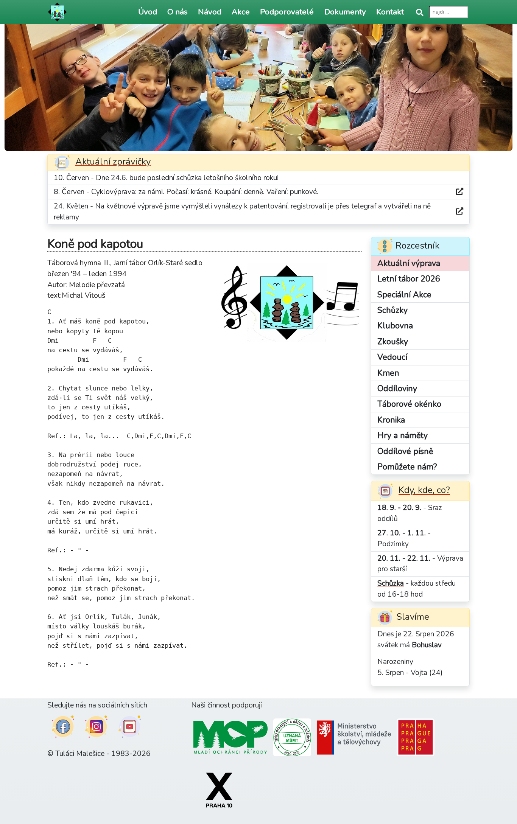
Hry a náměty (402, 435)
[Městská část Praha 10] (219, 789)
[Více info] (459, 192)
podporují (247, 705)
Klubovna (395, 325)
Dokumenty (345, 11)
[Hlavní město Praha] (415, 737)
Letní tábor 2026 (408, 279)
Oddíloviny (397, 388)
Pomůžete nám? (407, 467)
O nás (177, 11)
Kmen (388, 373)
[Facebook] (63, 726)
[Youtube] (129, 726)
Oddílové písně (405, 451)
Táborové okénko (409, 404)
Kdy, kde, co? (424, 490)
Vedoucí (392, 357)
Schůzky (392, 310)
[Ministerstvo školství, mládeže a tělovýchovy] (354, 737)
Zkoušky (392, 341)
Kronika (391, 420)
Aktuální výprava (408, 263)
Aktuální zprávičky (113, 161)
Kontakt (390, 11)
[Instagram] (96, 726)
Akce (241, 11)
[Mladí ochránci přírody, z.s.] (230, 737)
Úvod (147, 11)
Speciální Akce (404, 294)
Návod (209, 11)
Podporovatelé (287, 11)
